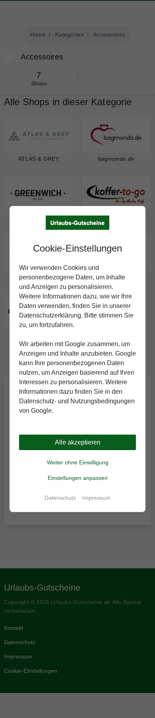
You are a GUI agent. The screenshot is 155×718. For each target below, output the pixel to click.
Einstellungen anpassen (78, 478)
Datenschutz (60, 498)
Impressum (96, 498)
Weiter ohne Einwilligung (77, 462)
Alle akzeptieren (78, 442)
